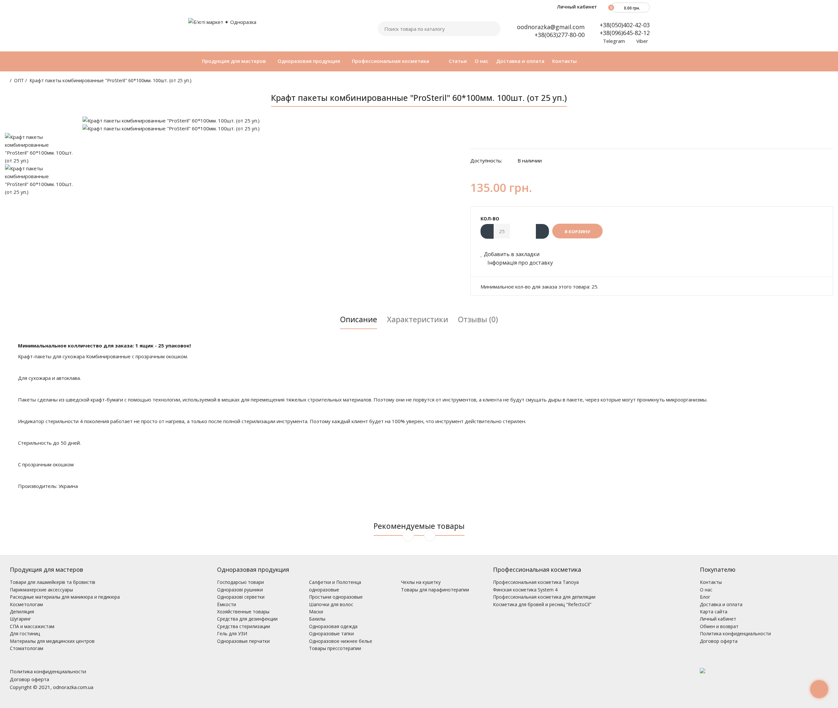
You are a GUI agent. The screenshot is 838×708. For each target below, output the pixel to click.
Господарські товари (240, 582)
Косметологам (26, 604)
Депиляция (22, 611)
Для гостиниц (25, 633)
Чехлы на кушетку (421, 582)
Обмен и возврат (719, 626)
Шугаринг (20, 619)
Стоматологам (26, 648)
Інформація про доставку (519, 262)
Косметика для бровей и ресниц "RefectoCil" (542, 604)
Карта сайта (713, 611)
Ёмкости (226, 604)
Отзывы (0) (478, 319)
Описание (358, 319)
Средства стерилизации (243, 626)
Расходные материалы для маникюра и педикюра (65, 597)
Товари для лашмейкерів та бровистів (52, 582)
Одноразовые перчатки (243, 641)
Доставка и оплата (721, 604)
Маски (316, 611)
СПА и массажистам (32, 626)
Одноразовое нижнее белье (340, 641)
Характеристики (417, 319)
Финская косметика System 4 (525, 590)
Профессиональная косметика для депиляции (544, 597)
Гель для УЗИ (232, 633)
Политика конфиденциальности (735, 633)
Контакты (711, 582)
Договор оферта (719, 641)
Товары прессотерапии (335, 648)
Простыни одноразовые (336, 597)
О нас (706, 590)
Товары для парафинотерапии (435, 590)
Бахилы (317, 619)
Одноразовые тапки (331, 633)
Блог (705, 597)
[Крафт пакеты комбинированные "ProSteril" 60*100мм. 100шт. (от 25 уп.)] (271, 120)
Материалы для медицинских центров (52, 641)
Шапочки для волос (331, 604)
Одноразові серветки (240, 597)
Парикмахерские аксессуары (41, 590)
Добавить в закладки (511, 254)
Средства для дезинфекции (247, 619)
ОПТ (19, 80)
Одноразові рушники (240, 590)
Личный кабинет (576, 7)
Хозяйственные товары (243, 611)
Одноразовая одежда (333, 626)
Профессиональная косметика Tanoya (536, 582)
